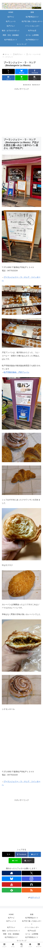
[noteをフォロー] (31, 884)
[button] (34, 77)
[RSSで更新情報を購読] (31, 890)
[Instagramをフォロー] (31, 878)
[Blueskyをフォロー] (11, 878)
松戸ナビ (11, 918)
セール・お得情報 (31, 934)
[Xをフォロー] (31, 873)
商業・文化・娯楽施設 (11, 934)
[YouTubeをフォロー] (11, 884)
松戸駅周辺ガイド (31, 918)
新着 (31, 914)
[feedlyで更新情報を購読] (11, 890)
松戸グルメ (11, 927)
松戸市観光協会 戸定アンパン (16, 372)
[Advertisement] (21, 112)
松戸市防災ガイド (11, 937)
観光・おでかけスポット (11, 931)
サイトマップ (21, 940)
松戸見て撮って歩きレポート (31, 922)
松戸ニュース (11, 921)
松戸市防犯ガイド (31, 937)
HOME (11, 914)
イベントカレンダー (32, 927)
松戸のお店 (32, 931)
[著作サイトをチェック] (11, 873)
